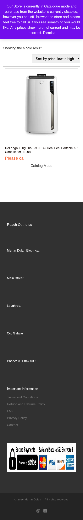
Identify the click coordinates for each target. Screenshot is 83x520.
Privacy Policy (17, 417)
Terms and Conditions (22, 397)
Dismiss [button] (49, 32)
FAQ (10, 411)
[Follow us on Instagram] (38, 511)
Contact (12, 424)
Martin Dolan (33, 499)
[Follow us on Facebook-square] (45, 511)
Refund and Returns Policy (26, 404)
